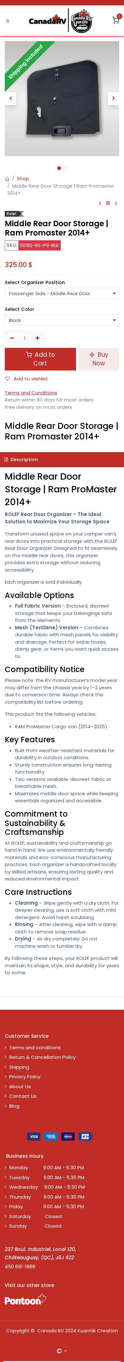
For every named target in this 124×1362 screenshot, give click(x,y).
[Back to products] (108, 203)
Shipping (19, 1067)
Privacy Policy (24, 1076)
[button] (10, 98)
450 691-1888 (20, 1266)
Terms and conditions (35, 1047)
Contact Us (23, 1096)
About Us (20, 1086)
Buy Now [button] (100, 358)
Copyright (18, 1330)
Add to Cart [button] (44, 358)
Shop (23, 178)
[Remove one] (12, 338)
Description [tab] (23, 459)
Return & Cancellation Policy (42, 1057)
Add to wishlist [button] (30, 378)
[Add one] (38, 338)
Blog (14, 1106)
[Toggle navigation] (7, 21)
